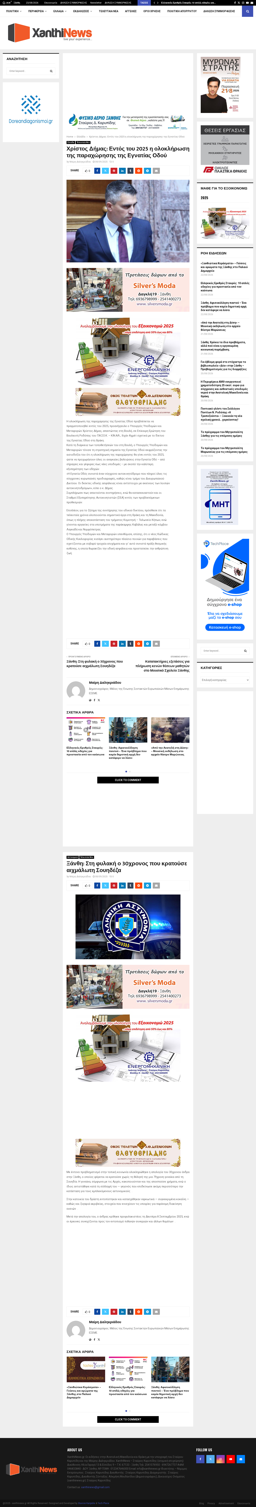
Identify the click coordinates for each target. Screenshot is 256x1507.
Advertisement (226, 1503)
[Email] (241, 1459)
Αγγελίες (131, 11)
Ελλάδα (58, 11)
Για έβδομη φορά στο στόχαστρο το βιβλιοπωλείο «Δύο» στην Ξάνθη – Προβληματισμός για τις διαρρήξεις (224, 365)
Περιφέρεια (36, 11)
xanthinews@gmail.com (95, 1487)
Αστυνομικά (72, 857)
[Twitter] (210, 1459)
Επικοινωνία (50, 2)
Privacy (211, 1503)
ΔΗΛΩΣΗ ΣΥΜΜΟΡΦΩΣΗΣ (73, 2)
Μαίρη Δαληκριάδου (80, 161)
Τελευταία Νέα (108, 11)
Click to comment (128, 780)
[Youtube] (231, 1459)
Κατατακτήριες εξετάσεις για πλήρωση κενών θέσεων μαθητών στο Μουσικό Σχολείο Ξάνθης (162, 666)
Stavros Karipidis (86, 1503)
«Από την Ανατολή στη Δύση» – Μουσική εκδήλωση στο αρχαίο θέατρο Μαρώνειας (169, 751)
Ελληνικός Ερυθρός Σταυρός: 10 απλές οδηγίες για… (188, 3)
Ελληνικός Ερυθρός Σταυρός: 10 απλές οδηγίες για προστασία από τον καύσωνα (85, 751)
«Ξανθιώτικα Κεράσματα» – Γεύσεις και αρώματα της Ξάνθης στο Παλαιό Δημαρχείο (84, 1392)
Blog (201, 1503)
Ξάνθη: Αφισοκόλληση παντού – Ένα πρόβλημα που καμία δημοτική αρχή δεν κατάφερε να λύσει (128, 753)
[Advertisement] (128, 84)
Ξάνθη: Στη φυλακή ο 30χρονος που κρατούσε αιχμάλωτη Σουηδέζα (95, 664)
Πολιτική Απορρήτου (182, 11)
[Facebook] (200, 1459)
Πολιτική (12, 11)
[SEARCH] (51, 71)
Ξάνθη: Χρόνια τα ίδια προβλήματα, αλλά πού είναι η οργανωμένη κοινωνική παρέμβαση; (223, 346)
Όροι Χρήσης (152, 11)
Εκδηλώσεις (81, 11)
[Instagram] (220, 1459)
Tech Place (103, 1503)
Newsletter (96, 2)
